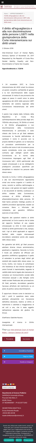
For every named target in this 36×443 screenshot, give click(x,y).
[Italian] (11, 384)
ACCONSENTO (8, 440)
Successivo (26, 339)
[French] (6, 384)
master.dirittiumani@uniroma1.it (13, 415)
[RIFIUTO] (34, 433)
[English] (3, 384)
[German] (8, 384)
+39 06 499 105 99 (8, 413)
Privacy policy (28, 440)
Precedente (9, 339)
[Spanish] (13, 384)
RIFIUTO (18, 440)
